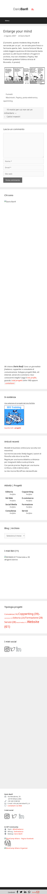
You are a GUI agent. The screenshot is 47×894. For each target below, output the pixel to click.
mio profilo (31, 377)
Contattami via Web (14, 806)
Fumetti (9, 94)
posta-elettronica (30, 97)
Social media (21, 622)
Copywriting (27, 492)
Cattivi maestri (13, 116)
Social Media (11, 504)
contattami (9, 383)
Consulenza (10, 511)
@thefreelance (18, 829)
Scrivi (34, 892)
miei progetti (17, 380)
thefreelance (18, 831)
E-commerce (27, 498)
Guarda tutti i (12, 428)
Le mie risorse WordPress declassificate (20, 471)
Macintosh (10, 97)
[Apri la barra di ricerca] (44, 20)
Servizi (25, 511)
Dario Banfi (18, 834)
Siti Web (9, 498)
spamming (8, 101)
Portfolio (13, 494)
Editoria (9, 492)
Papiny (19, 97)
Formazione (27, 504)
